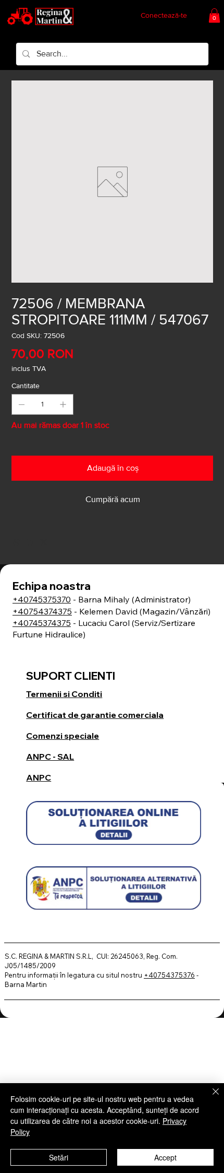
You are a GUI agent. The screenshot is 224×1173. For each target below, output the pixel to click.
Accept (165, 1157)
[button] (214, 15)
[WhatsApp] (16, 542)
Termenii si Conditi (64, 694)
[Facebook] (29, 542)
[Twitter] (44, 542)
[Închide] (209, 1097)
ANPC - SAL (50, 756)
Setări (58, 1157)
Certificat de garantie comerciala (95, 715)
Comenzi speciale (62, 735)
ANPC (38, 777)
